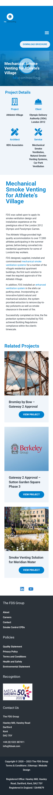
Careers (7, 617)
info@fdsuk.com (11, 746)
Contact (7, 622)
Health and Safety (12, 661)
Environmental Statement (16, 666)
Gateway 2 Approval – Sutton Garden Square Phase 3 (24, 482)
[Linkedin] (22, 589)
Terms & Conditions (16, 765)
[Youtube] (30, 589)
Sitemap (32, 765)
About (6, 612)
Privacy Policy (10, 651)
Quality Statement (12, 646)
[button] (46, 32)
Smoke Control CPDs (14, 627)
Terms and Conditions (14, 656)
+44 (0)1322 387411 (13, 742)
